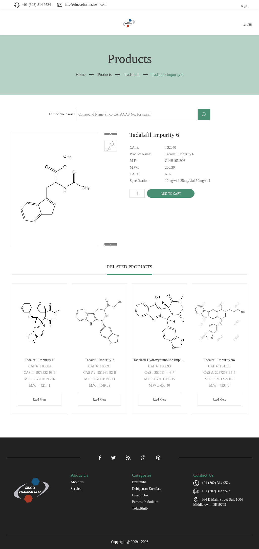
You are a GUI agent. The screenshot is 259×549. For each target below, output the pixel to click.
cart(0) (247, 25)
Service (76, 489)
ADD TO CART (171, 193)
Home (80, 74)
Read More (39, 399)
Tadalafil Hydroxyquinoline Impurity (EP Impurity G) (172, 360)
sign (244, 6)
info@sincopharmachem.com (85, 4)
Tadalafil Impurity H (40, 360)
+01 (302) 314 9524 (216, 491)
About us (77, 482)
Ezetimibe (139, 482)
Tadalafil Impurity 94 (219, 360)
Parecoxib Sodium (145, 502)
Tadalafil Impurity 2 (99, 360)
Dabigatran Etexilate (146, 489)
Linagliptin (140, 495)
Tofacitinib (140, 508)
